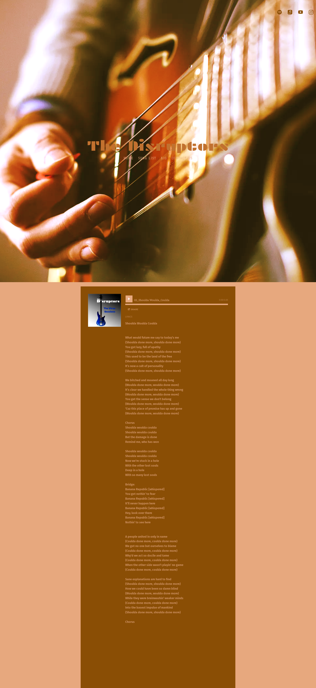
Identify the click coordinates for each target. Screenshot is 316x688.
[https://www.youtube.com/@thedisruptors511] (300, 12)
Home (128, 158)
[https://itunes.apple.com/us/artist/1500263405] (290, 12)
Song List (147, 158)
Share (134, 309)
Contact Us (182, 158)
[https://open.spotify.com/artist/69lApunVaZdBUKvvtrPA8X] (279, 12)
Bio (164, 158)
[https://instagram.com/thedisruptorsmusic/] (311, 12)
